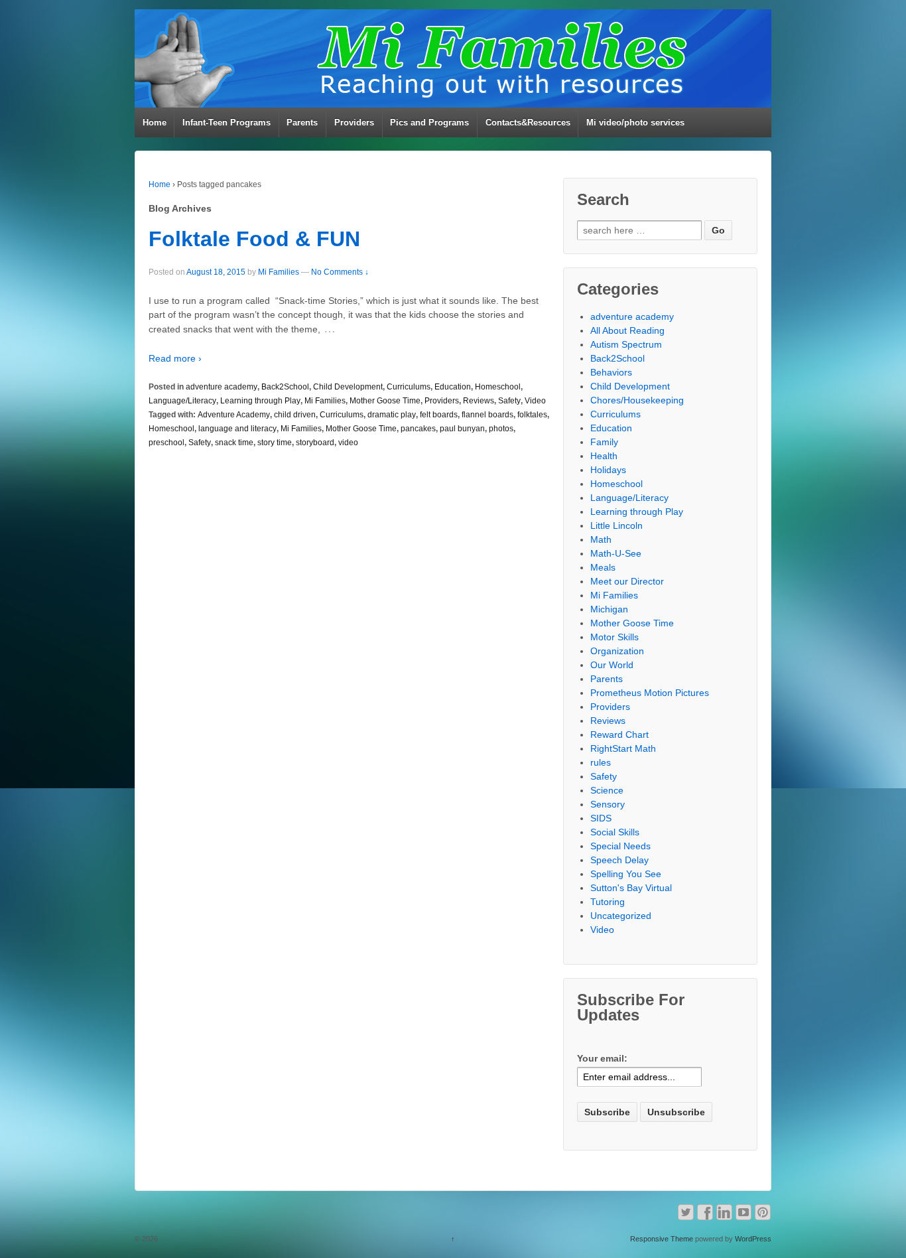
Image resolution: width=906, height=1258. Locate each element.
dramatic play (391, 414)
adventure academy (221, 386)
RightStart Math (623, 748)
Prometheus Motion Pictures (649, 692)
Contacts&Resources (527, 122)
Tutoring (607, 901)
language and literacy (237, 428)
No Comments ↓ (340, 272)
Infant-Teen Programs (226, 122)
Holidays (608, 469)
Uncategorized (620, 915)
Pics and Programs (429, 122)
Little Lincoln (616, 525)
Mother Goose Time (385, 400)
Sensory (607, 804)
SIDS (601, 818)
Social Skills (614, 832)
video (348, 442)
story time (274, 442)
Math (601, 539)
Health (603, 456)
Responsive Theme (661, 1239)
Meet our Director (627, 581)
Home (154, 122)
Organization (617, 651)
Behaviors (611, 372)
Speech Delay (619, 860)
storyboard (315, 442)
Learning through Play (260, 400)
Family (604, 442)
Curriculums (408, 386)
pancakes (418, 428)
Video (535, 400)
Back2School (285, 386)
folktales (532, 414)
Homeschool (498, 386)
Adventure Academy (234, 414)
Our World (611, 665)
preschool (166, 442)
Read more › (175, 358)
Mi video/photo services (635, 122)
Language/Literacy (182, 400)
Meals (602, 567)
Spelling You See (625, 874)
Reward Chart (619, 734)
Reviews (478, 400)
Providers (354, 122)
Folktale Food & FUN (254, 239)
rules (600, 762)
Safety (509, 400)
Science (606, 790)
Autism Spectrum (626, 344)
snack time (234, 442)
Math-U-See (615, 553)
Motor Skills (614, 637)
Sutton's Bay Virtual (631, 887)
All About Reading (627, 330)
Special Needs (620, 846)
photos (501, 428)
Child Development (348, 386)
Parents (302, 122)
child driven (295, 414)
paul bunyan (462, 428)
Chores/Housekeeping (637, 400)
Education (452, 386)
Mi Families (278, 272)
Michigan (609, 609)
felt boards (439, 414)
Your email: (602, 1058)
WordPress (753, 1239)
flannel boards (487, 414)
